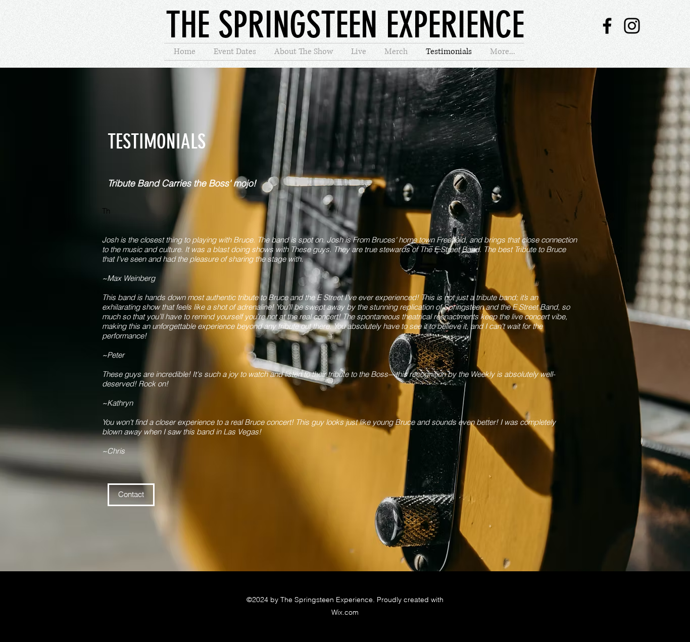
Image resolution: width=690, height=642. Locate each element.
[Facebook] (607, 25)
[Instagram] (632, 25)
